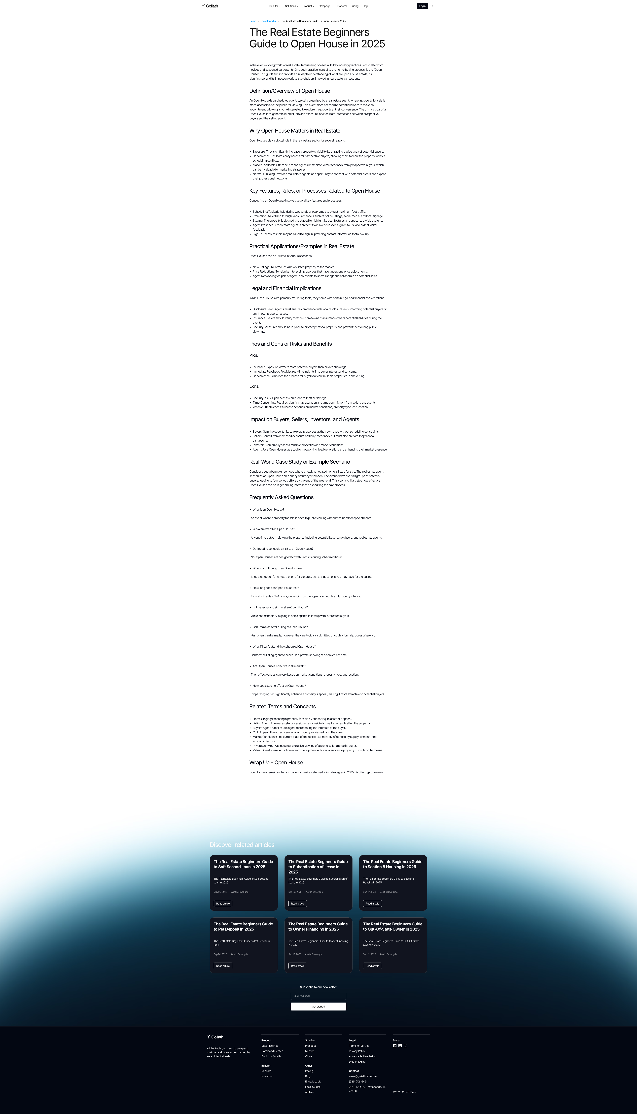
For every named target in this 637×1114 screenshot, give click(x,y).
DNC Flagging (357, 1061)
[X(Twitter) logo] (400, 1046)
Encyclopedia (268, 21)
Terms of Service (359, 1045)
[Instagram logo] (405, 1046)
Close (308, 1056)
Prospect (310, 1045)
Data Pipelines (269, 1045)
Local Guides (313, 1086)
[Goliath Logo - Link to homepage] (210, 6)
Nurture (310, 1051)
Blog (308, 1076)
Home (252, 21)
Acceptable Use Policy (362, 1056)
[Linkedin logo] (395, 1046)
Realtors (266, 1071)
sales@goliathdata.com (363, 1076)
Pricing (309, 1071)
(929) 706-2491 (358, 1081)
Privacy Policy (357, 1051)
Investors (267, 1076)
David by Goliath (271, 1056)
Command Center (272, 1051)
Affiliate (309, 1092)
